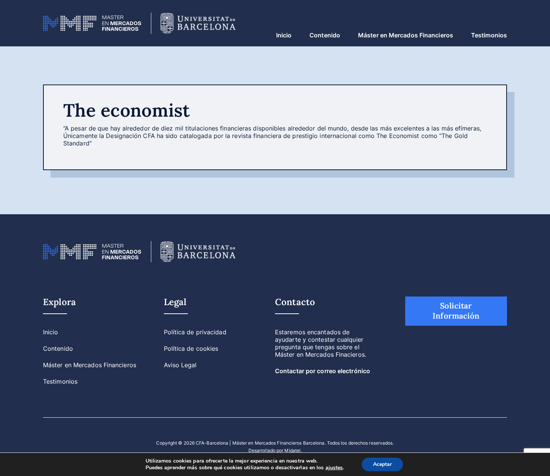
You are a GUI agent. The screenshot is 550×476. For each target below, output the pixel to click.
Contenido (324, 35)
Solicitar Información (456, 311)
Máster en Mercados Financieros (405, 35)
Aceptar (382, 464)
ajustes (334, 467)
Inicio (284, 35)
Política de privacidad (195, 332)
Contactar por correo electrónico (322, 371)
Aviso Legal (180, 365)
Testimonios (489, 35)
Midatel (292, 450)
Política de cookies (191, 348)
